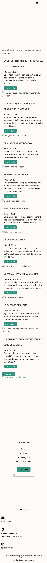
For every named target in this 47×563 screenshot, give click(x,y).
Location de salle (23, 462)
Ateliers (23, 453)
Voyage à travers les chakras (21, 274)
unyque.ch (30, 560)
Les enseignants (24, 457)
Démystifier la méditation (18, 143)
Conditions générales (12, 556)
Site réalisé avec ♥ (19, 560)
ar (26, 560)
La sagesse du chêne (15, 305)
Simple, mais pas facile (16, 209)
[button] (37, 3)
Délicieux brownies (14, 240)
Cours (23, 449)
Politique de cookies (26, 556)
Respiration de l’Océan (16, 175)
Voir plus (8, 374)
